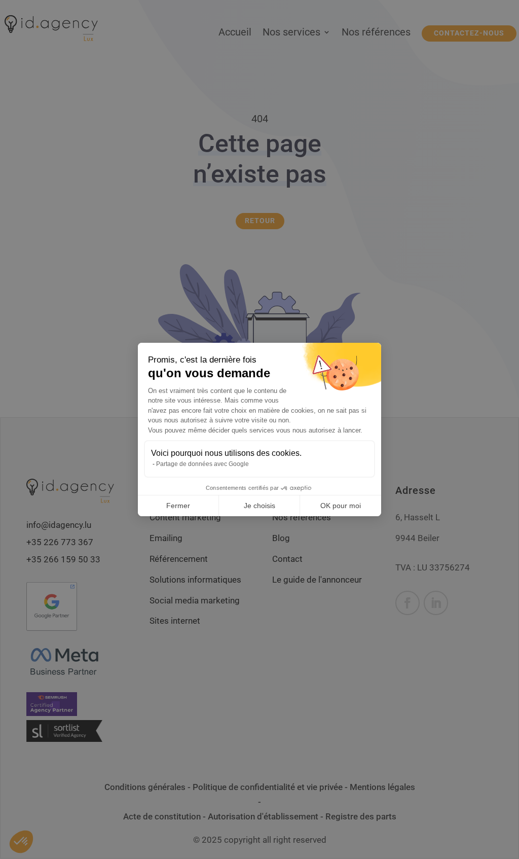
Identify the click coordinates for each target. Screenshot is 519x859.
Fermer (178, 506)
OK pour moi (340, 506)
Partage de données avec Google (202, 464)
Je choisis (259, 506)
